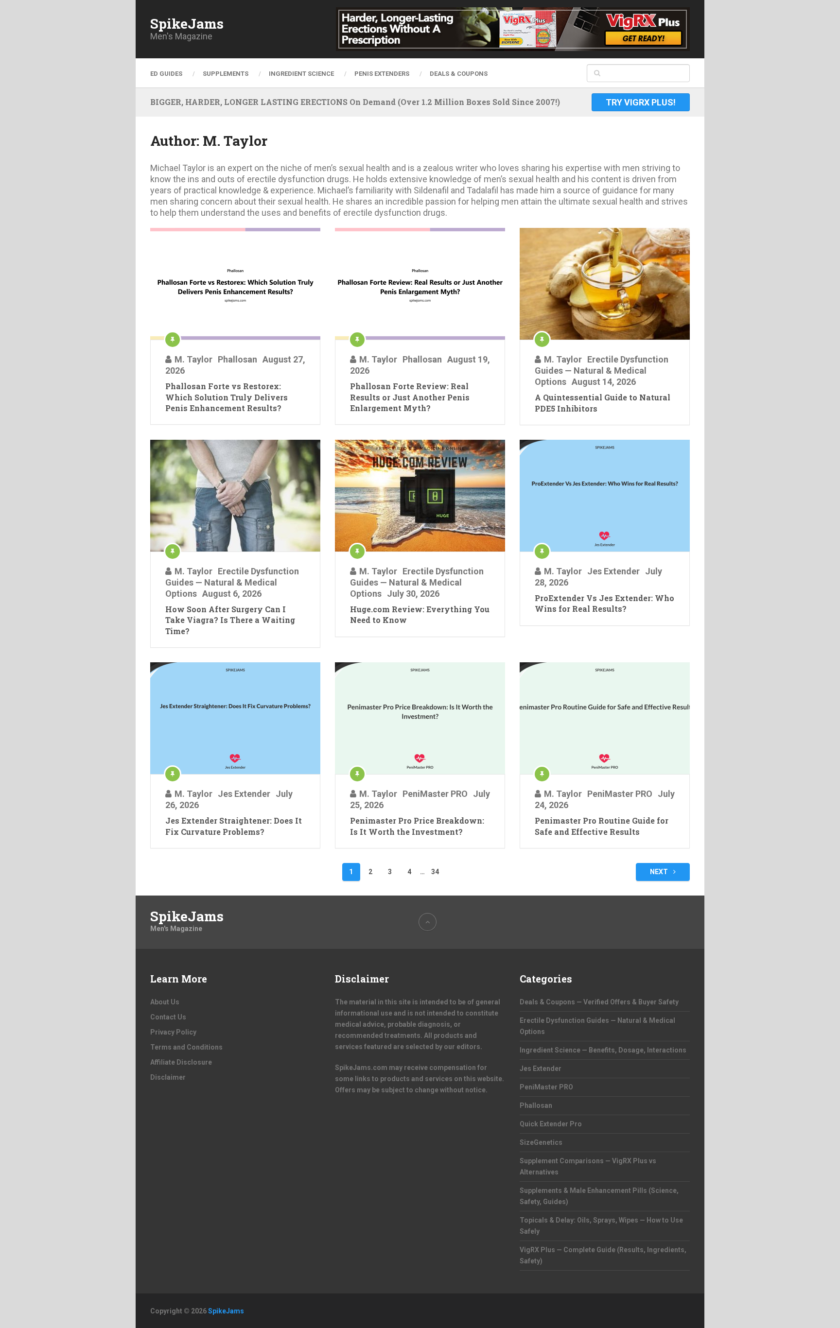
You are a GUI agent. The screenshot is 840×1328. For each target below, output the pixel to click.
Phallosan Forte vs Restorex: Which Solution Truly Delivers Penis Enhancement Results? (226, 397)
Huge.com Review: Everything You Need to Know (420, 614)
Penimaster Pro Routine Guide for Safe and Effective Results (601, 825)
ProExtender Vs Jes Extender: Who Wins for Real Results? (604, 603)
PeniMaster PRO (435, 794)
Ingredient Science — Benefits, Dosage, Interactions (603, 1050)
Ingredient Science (301, 73)
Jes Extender (613, 571)
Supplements (225, 73)
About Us (164, 1002)
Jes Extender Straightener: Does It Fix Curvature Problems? (233, 825)
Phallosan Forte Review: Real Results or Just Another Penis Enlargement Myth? (410, 397)
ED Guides (166, 73)
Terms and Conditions (186, 1047)
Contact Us (168, 1017)
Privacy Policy (173, 1032)
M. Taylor (193, 359)
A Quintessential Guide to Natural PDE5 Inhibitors (602, 402)
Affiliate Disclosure (181, 1062)
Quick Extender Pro (551, 1124)
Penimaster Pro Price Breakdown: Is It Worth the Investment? (417, 825)
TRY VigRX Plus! (641, 102)
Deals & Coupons (459, 73)
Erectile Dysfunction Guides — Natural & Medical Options (601, 370)
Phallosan (237, 359)
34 (435, 872)
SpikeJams (187, 24)
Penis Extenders (381, 73)
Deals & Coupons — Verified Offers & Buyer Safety (599, 1002)
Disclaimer (168, 1077)
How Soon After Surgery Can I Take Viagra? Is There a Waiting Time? (230, 620)
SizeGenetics (541, 1142)
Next (659, 872)
